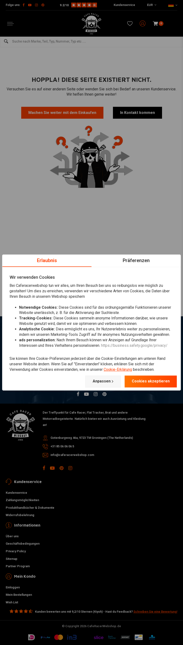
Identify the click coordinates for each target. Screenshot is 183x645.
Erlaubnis (47, 260)
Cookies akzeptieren (151, 381)
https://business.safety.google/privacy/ (134, 345)
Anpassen (102, 381)
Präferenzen (136, 260)
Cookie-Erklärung (118, 369)
